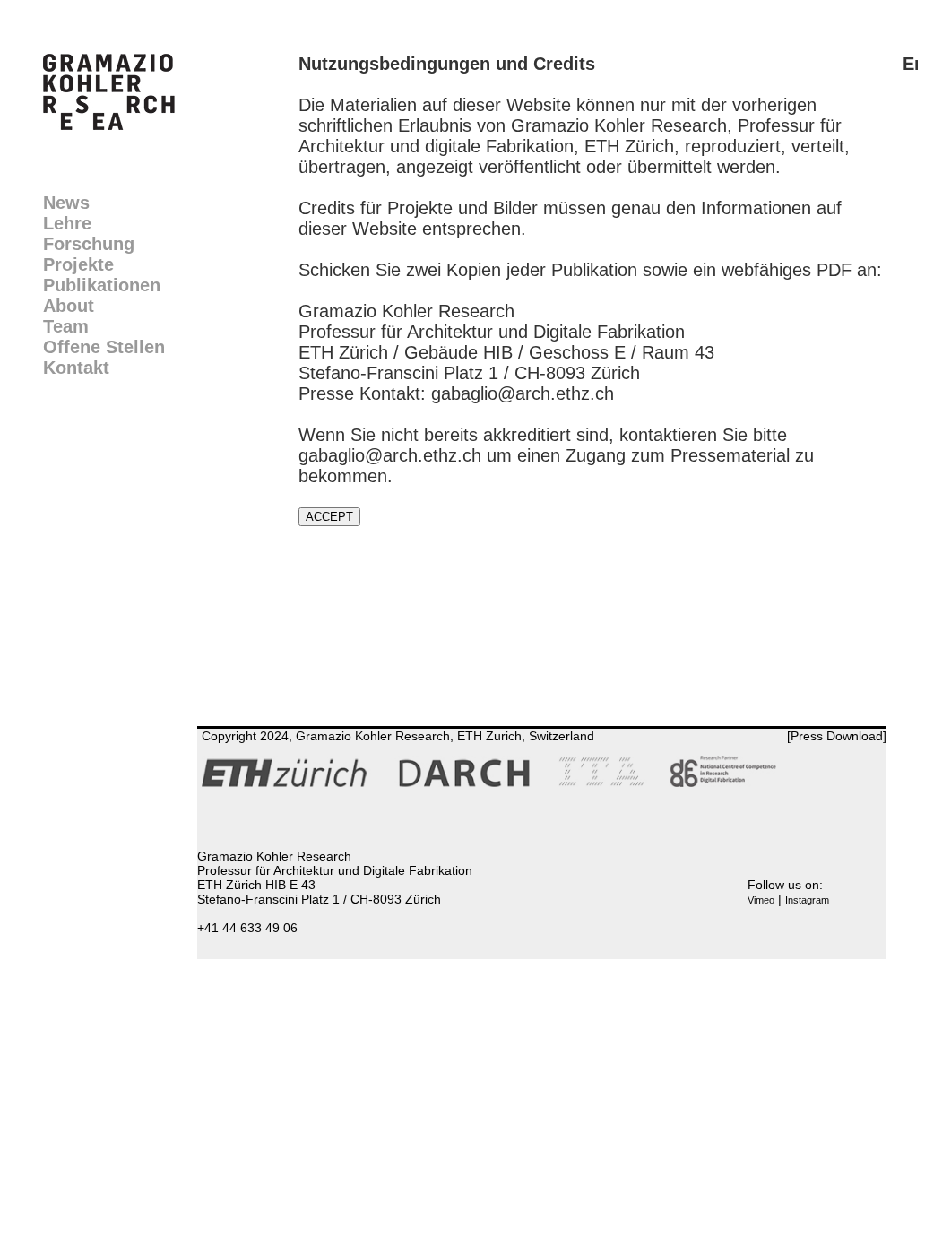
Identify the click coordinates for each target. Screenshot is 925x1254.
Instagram (807, 900)
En (914, 64)
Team (66, 326)
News (66, 202)
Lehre (67, 223)
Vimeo (761, 900)
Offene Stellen (104, 347)
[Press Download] (836, 736)
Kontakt (76, 367)
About (68, 306)
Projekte (78, 264)
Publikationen (101, 285)
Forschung (88, 244)
